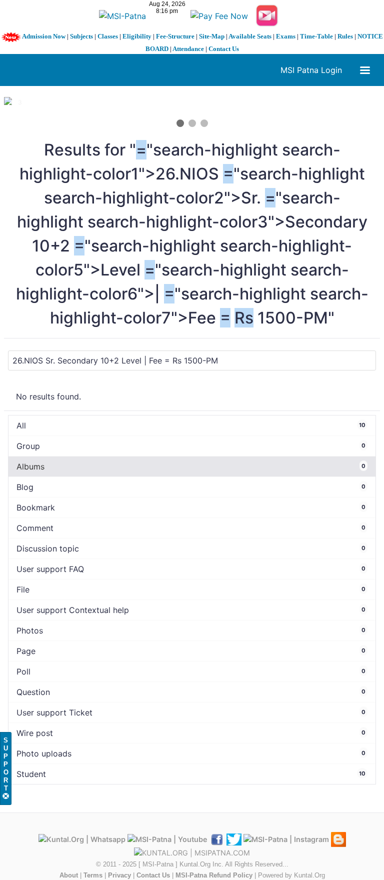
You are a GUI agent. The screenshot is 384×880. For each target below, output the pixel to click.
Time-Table (316, 36)
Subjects (81, 36)
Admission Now (44, 36)
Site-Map (211, 36)
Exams (286, 36)
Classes (108, 36)
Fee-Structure (175, 36)
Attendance (188, 48)
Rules (345, 36)
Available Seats (250, 36)
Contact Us (223, 48)
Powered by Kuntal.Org (291, 875)
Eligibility (137, 36)
